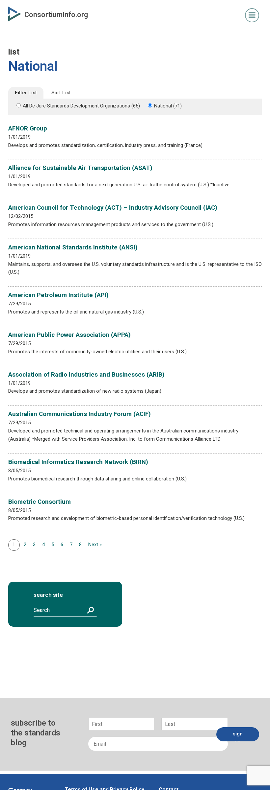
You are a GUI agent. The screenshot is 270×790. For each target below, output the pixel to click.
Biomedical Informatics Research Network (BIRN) (78, 462)
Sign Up (238, 736)
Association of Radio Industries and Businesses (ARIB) (86, 374)
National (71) (168, 106)
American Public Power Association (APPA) (69, 334)
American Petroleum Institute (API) (58, 295)
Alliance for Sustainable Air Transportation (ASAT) (80, 168)
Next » (95, 544)
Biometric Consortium (39, 501)
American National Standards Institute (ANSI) (73, 247)
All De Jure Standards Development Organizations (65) (81, 106)
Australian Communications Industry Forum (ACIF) (79, 414)
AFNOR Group (27, 128)
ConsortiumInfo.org (56, 15)
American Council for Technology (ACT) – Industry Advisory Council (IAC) (112, 207)
